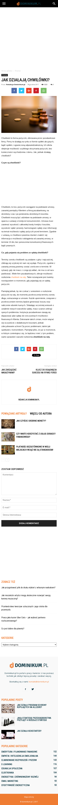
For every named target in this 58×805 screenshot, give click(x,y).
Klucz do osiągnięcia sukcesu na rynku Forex (44, 371)
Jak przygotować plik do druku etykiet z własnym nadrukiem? (28, 587)
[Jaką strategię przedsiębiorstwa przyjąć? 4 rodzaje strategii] (8, 721)
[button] (54, 3)
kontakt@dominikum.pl (39, 681)
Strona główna (6, 71)
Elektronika (7, 772)
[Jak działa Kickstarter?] (8, 734)
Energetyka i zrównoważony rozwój (19, 777)
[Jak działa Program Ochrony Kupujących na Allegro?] (8, 708)
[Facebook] (25, 689)
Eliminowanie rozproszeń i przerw (19, 760)
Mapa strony (29, 797)
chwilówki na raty (18, 277)
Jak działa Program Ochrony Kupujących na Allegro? (32, 706)
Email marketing (9, 781)
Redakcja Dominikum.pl (15, 84)
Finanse (4, 75)
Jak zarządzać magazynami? (8, 371)
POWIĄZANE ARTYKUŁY (14, 413)
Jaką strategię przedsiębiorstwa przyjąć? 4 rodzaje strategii (34, 719)
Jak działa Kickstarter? (29, 731)
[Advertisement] (29, 38)
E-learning (6, 764)
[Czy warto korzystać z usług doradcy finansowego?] (8, 437)
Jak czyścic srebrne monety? (31, 421)
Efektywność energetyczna (15, 785)
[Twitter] (32, 689)
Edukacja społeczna (11, 768)
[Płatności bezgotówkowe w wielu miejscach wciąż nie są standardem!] (8, 449)
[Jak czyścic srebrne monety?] (8, 424)
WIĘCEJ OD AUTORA (41, 413)
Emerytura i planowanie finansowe (19, 751)
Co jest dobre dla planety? (12, 628)
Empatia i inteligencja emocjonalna (19, 756)
